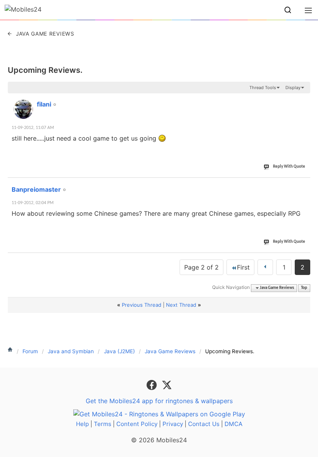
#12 (302, 185)
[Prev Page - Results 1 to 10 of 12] (265, 267)
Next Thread (181, 305)
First (243, 267)
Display (293, 87)
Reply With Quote (289, 167)
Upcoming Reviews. (45, 70)
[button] (288, 10)
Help (82, 424)
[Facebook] (153, 384)
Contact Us (203, 424)
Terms (102, 424)
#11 (302, 100)
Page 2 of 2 (201, 267)
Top (304, 288)
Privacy (172, 424)
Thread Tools (262, 87)
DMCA (233, 424)
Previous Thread (141, 305)
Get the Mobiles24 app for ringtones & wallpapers (159, 401)
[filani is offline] (23, 109)
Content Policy (136, 424)
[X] (167, 384)
